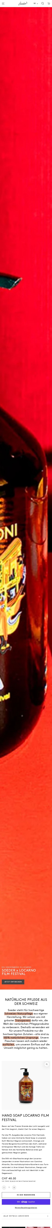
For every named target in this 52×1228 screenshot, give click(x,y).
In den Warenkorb (26, 1195)
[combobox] (36, 3)
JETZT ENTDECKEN (13, 982)
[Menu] (3, 3)
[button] (42, 3)
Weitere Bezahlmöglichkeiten (26, 1208)
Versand (12, 1181)
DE (35, 3)
